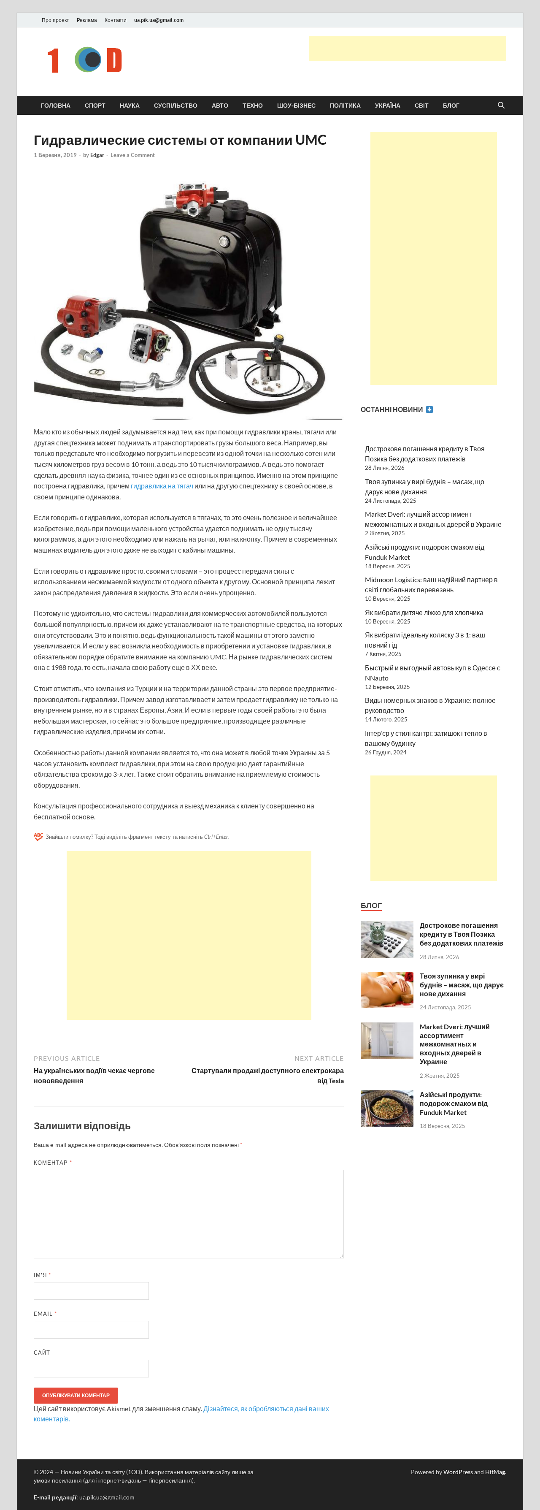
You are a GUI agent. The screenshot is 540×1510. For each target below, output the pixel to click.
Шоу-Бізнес (296, 105)
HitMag (495, 1471)
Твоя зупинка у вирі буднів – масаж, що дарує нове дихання (462, 985)
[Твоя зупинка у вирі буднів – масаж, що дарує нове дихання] (387, 977)
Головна (55, 105)
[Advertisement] (407, 48)
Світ (422, 105)
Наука (130, 105)
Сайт (42, 1352)
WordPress (458, 1471)
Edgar (97, 155)
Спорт (95, 105)
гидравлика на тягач (162, 486)
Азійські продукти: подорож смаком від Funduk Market (454, 1103)
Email (45, 1313)
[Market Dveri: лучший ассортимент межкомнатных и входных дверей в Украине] (387, 1027)
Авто (220, 105)
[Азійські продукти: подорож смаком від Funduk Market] (387, 1095)
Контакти (116, 20)
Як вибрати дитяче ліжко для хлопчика (424, 612)
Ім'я (42, 1274)
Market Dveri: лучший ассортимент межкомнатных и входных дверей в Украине (455, 1043)
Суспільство (175, 105)
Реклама (87, 20)
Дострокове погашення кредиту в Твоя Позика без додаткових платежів (461, 934)
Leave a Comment (133, 155)
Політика (345, 105)
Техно (253, 105)
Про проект (55, 20)
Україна (387, 105)
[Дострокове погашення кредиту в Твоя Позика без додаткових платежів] (387, 926)
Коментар (53, 1162)
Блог (451, 105)
